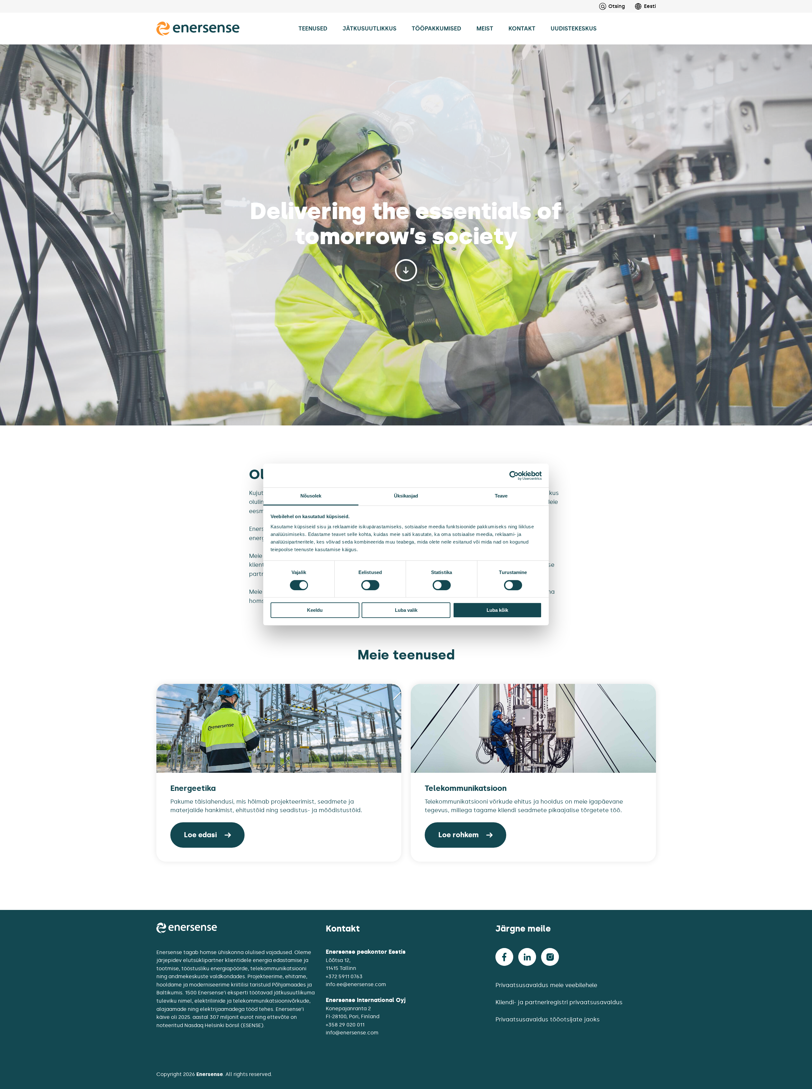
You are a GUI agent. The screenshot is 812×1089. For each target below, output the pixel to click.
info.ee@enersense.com (356, 984)
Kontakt (521, 28)
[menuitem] (640, 6)
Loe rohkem (458, 835)
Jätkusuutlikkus (369, 28)
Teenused (312, 28)
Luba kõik (497, 610)
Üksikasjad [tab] (406, 495)
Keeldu (315, 610)
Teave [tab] (501, 495)
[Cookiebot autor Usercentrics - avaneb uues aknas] (514, 475)
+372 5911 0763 (344, 976)
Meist (484, 28)
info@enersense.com (352, 1033)
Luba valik (406, 610)
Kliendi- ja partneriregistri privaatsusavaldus (559, 1002)
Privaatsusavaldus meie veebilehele (546, 985)
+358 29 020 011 (345, 1025)
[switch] (370, 585)
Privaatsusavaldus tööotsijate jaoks (547, 1019)
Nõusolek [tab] (311, 495)
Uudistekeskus (574, 28)
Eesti (650, 6)
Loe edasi (200, 835)
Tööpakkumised (436, 28)
